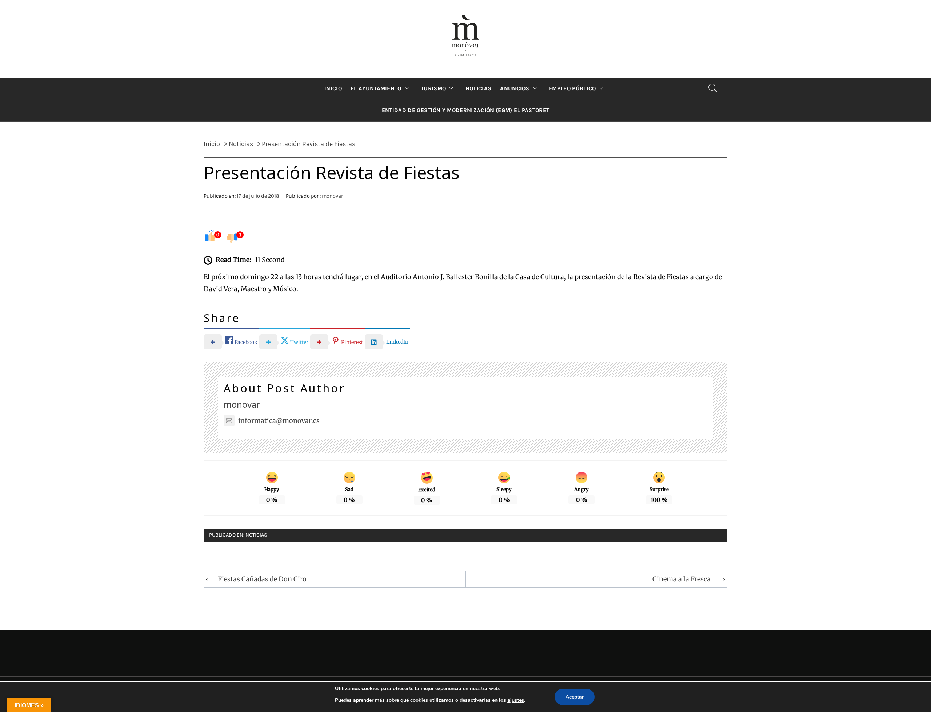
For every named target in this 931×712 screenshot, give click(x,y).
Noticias (256, 535)
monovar (332, 196)
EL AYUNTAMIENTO (376, 88)
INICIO (333, 88)
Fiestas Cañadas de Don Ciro (262, 579)
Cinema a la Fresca (681, 579)
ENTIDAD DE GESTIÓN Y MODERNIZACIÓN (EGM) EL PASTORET (466, 110)
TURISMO (433, 88)
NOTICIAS (479, 88)
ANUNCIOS (515, 88)
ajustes (515, 700)
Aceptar (575, 696)
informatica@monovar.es (279, 420)
